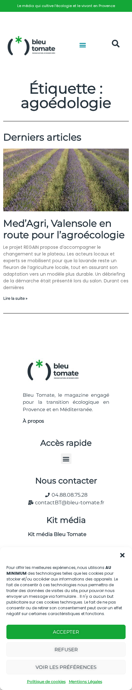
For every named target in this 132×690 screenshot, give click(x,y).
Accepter (66, 632)
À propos (33, 421)
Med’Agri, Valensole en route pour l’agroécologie (64, 229)
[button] (122, 555)
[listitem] (66, 6)
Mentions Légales (85, 681)
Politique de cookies (46, 681)
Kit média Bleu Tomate (55, 534)
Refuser (66, 649)
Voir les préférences (66, 667)
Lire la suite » (15, 298)
